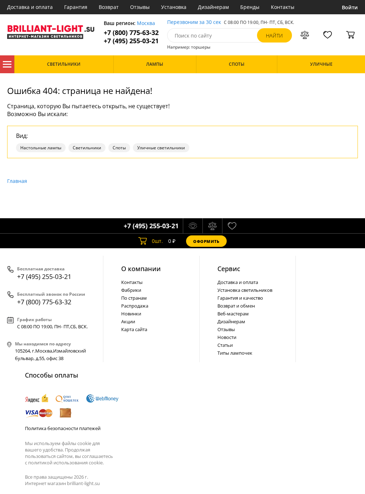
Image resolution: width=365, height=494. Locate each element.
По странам (134, 298)
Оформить (206, 241)
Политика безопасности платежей (63, 428)
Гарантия (75, 7)
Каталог (7, 64)
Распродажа (134, 306)
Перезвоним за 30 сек (194, 22)
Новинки (131, 313)
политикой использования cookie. (66, 462)
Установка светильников (244, 290)
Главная (17, 181)
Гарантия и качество (240, 298)
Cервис (228, 268)
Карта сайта (134, 329)
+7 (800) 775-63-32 (131, 33)
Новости (226, 337)
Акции (128, 321)
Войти (350, 7)
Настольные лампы (40, 148)
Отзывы (140, 7)
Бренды (249, 7)
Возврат (109, 7)
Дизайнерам (213, 7)
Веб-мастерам (233, 313)
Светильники (87, 148)
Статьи (225, 345)
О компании (141, 268)
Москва (146, 23)
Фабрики (131, 290)
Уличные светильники (161, 148)
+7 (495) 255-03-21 (131, 41)
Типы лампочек (234, 353)
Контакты (282, 7)
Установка (173, 7)
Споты (119, 148)
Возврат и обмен (236, 306)
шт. (157, 241)
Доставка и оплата (30, 7)
